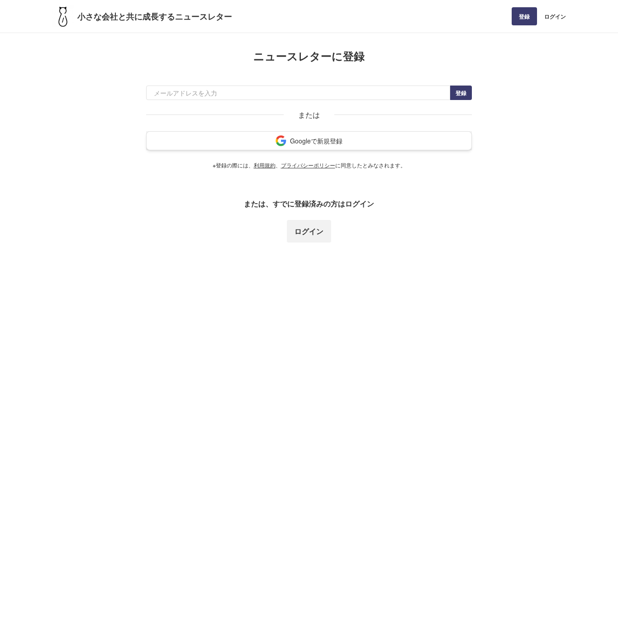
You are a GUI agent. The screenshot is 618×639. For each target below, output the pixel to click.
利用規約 (265, 165)
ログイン (555, 16)
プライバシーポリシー (308, 165)
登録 (524, 16)
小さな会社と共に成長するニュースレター (154, 16)
